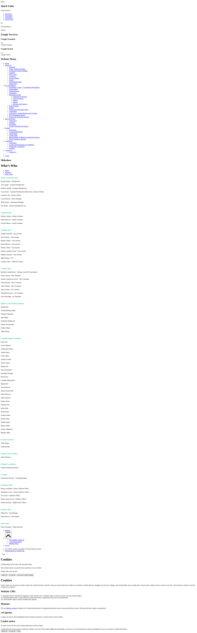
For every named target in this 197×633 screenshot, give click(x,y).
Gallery (11, 80)
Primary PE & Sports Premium (19, 117)
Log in (7, 156)
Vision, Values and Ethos (17, 69)
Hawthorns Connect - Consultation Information (24, 87)
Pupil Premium (14, 106)
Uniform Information (16, 132)
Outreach (12, 73)
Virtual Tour (13, 84)
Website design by (14, 551)
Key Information (10, 85)
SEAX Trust (9, 19)
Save (18, 631)
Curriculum (8, 141)
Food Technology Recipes (17, 139)
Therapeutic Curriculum (17, 146)
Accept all (12, 575)
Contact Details (14, 78)
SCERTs (12, 148)
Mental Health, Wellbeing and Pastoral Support (24, 137)
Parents (7, 128)
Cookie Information (15, 542)
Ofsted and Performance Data (18, 109)
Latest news (13, 121)
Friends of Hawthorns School (18, 126)
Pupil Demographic (15, 82)
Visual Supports (18, 98)
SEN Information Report (17, 115)
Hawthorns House (15, 95)
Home (7, 63)
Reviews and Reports (20, 104)
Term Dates (13, 130)
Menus (15, 102)
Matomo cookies (11, 608)
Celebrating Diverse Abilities (18, 71)
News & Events (10, 119)
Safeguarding (13, 89)
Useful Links (13, 135)
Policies (11, 108)
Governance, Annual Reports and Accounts (23, 113)
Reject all (4, 575)
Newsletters (9, 16)
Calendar (12, 122)
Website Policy (14, 543)
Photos (15, 100)
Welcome (12, 67)
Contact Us (8, 150)
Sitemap (7, 530)
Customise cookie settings (25, 575)
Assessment (13, 111)
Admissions (9, 17)
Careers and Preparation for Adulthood (21, 145)
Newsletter (12, 124)
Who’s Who (13, 74)
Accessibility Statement (16, 540)
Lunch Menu (13, 134)
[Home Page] (1, 23)
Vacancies (12, 76)
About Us (8, 65)
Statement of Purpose (20, 97)
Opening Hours (14, 91)
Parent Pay (8, 14)
